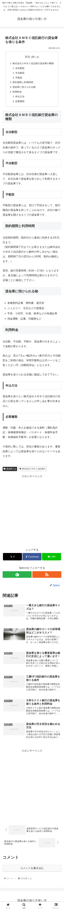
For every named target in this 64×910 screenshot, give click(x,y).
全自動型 (19, 68)
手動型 (18, 77)
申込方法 (19, 96)
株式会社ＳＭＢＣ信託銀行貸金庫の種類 (33, 63)
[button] (57, 592)
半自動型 (19, 73)
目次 (27, 56)
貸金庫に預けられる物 (23, 87)
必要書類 (19, 101)
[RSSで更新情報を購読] (46, 574)
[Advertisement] (32, 511)
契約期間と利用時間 (22, 82)
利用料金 (17, 91)
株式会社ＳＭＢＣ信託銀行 (34, 469)
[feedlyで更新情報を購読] (17, 574)
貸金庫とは (11, 469)
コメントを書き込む (32, 868)
